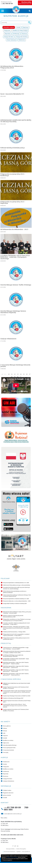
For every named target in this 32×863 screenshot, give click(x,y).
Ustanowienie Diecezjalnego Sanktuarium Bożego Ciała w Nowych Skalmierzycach (17, 595)
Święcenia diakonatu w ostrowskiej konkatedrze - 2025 (16, 601)
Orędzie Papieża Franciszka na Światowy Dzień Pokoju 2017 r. (17, 701)
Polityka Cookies (7, 790)
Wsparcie (5, 735)
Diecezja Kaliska (10, 848)
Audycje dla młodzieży (22, 36)
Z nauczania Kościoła (8, 750)
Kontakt (5, 738)
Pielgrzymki (7, 30)
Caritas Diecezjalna (21, 848)
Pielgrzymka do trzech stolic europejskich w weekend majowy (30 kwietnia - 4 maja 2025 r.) (16, 635)
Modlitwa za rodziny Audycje (20, 30)
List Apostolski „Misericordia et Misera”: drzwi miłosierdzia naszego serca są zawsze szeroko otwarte (15, 706)
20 (17, 376)
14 (20, 374)
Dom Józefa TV (26, 851)
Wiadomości (21, 40)
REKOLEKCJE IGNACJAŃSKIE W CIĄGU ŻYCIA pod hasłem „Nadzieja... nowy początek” (17, 612)
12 (14, 374)
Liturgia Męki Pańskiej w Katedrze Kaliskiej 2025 (15, 603)
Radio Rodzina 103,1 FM (25, 2)
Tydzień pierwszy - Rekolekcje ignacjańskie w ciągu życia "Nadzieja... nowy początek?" (16, 648)
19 (14, 376)
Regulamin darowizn (8, 792)
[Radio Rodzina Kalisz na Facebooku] (13, 846)
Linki (4, 733)
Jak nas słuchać (7, 795)
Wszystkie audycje (8, 27)
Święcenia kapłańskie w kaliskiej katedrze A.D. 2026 (16, 582)
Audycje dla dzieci (8, 36)
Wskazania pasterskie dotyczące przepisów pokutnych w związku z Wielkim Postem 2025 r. (16, 652)
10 (8, 374)
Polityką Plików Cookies (12, 857)
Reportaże (7, 33)
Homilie (18, 27)
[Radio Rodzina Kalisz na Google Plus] (17, 846)
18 (11, 376)
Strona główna (7, 726)
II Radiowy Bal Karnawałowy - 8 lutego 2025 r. (14, 631)
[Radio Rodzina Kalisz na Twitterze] (15, 846)
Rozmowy (24, 33)
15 (23, 374)
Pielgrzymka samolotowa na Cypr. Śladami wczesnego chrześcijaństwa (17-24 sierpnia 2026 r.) (17, 620)
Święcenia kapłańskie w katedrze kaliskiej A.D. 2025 (16, 598)
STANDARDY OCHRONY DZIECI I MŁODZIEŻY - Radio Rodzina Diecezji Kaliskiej (16, 659)
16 (26, 374)
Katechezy (25, 27)
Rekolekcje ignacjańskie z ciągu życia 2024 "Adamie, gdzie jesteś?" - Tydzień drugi (16, 670)
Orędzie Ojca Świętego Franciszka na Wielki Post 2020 (16, 695)
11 (11, 374)
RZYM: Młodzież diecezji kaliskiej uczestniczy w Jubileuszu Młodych (14, 591)
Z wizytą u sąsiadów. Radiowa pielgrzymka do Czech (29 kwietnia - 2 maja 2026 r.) (16, 623)
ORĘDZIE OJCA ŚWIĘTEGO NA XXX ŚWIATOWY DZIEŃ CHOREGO (16, 684)
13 (17, 374)
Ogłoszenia (6, 742)
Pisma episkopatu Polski (9, 747)
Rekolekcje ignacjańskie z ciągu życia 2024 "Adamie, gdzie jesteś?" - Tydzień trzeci (16, 667)
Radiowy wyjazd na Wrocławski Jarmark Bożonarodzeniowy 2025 (13, 616)
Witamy (5, 728)
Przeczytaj (5, 752)
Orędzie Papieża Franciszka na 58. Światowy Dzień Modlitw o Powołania (16, 687)
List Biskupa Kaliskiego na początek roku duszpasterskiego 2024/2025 (13, 655)
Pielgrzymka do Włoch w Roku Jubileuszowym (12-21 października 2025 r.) (16, 638)
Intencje (5, 730)
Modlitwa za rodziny (8, 740)
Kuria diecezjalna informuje (9, 745)
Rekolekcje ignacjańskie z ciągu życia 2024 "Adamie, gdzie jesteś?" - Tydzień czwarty (16, 663)
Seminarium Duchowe (9, 851)
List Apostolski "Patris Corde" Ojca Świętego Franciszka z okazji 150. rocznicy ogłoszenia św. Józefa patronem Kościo (17, 692)
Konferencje (16, 33)
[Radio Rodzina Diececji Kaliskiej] (16, 9)
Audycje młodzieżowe (8, 781)
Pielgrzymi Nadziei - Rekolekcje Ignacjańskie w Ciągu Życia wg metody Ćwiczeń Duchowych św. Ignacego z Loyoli (16, 628)
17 (29, 374)
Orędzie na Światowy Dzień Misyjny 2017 (13, 698)
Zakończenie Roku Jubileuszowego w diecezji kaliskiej (16, 585)
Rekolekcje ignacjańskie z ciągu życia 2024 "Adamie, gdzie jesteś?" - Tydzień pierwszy (16, 674)
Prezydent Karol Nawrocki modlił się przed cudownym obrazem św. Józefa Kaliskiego (16, 588)
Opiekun (18, 851)
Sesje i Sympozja (11, 40)
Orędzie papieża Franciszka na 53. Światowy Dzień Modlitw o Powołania (16, 710)
